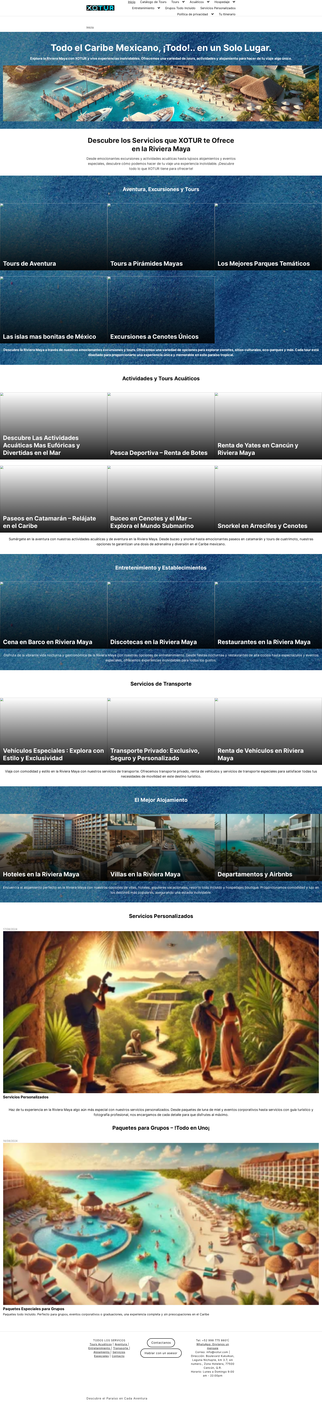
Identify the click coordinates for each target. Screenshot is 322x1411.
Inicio (131, 2)
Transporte (121, 1348)
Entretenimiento (143, 8)
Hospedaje (222, 2)
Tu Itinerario (227, 14)
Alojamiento (102, 1352)
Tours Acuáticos (101, 1344)
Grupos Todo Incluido (180, 8)
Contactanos (161, 1342)
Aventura (121, 1344)
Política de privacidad (192, 14)
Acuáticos (197, 2)
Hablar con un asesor (161, 1353)
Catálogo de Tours (153, 2)
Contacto (118, 1355)
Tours (175, 2)
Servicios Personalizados (218, 8)
